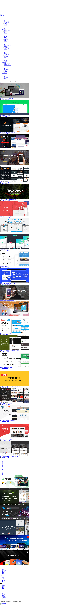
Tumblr (5, 61)
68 (2, 466)
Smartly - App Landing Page (4, 165)
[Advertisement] (29, 7)
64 (2, 462)
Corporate (5, 19)
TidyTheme (3, 457)
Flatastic (3, 580)
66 (2, 464)
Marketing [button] (4, 62)
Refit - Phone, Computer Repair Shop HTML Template (9, 456)
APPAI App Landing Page (4, 249)
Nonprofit (5, 24)
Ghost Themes (6, 60)
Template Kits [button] (4, 73)
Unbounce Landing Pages (8, 65)
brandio (3, 116)
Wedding (5, 28)
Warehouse (4, 597)
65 (2, 463)
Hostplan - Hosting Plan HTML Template (6, 182)
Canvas (3, 586)
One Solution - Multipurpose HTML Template (7, 439)
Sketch (5, 78)
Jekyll (5, 68)
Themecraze (4, 217)
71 (2, 468)
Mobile (5, 23)
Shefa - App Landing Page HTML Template (7, 300)
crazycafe (3, 368)
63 (2, 461)
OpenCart (5, 55)
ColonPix (3, 267)
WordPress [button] (4, 29)
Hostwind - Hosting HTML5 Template (6, 367)
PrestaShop (6, 56)
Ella (3, 593)
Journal (3, 594)
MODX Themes (6, 48)
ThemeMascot (4, 183)
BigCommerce (6, 52)
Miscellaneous (6, 22)
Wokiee (3, 596)
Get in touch (13, 599)
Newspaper (4, 570)
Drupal (5, 44)
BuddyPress (6, 31)
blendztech (3, 99)
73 (2, 470)
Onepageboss (4, 200)
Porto (3, 573)
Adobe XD (6, 75)
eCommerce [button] (4, 51)
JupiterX (3, 568)
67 (2, 465)
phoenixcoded (4, 423)
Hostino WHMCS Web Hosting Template (6, 115)
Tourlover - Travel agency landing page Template (8, 199)
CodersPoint (4, 334)
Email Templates (6, 63)
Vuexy (3, 588)
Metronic (3, 585)
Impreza (3, 572)
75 (2, 472)
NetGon (3, 370)
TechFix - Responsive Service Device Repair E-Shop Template (10, 386)
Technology (6, 27)
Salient (3, 569)
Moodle (5, 49)
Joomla (5, 46)
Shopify (5, 57)
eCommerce (6, 34)
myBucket (3, 351)
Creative (5, 20)
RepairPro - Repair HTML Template (6, 403)
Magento (5, 53)
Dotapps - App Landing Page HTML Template (7, 283)
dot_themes (3, 284)
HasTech (3, 133)
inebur (3, 387)
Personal (5, 25)
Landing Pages (6, 64)
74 (2, 471)
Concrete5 (6, 43)
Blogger (5, 59)
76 (2, 473)
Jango (3, 577)
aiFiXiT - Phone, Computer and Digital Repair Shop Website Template (11, 350)
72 (2, 469)
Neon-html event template (4, 266)
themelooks (3, 233)
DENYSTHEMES (5, 440)
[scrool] (0, 604)
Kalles (3, 598)
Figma (5, 76)
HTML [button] (3, 18)
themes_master (4, 166)
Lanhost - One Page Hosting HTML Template (7, 333)
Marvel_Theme (4, 250)
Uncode (3, 571)
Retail (5, 26)
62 (2, 460)
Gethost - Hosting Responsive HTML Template (7, 132)
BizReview (4, 579)
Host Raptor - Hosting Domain (5, 149)
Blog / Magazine (6, 30)
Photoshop (6, 77)
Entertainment (6, 21)
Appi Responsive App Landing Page (6, 316)
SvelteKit (5, 72)
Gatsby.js (5, 67)
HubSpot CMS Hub (7, 45)
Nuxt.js (5, 71)
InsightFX (4, 581)
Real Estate (6, 39)
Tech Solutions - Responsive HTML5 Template (7, 98)
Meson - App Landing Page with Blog (6, 216)
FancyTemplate (4, 317)
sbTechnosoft (4, 421)
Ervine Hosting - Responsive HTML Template (7, 420)
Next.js (5, 70)
